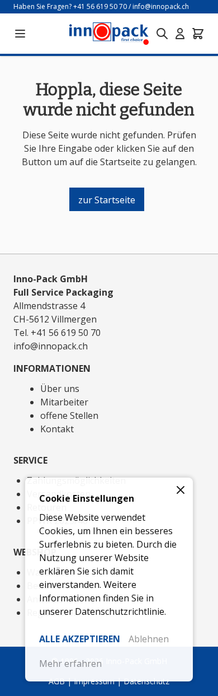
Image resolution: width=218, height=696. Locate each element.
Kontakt (57, 429)
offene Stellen (69, 415)
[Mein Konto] (180, 33)
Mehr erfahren (70, 663)
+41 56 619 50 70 (100, 6)
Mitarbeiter (64, 402)
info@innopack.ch (160, 6)
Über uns (59, 388)
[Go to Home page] (109, 33)
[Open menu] (20, 33)
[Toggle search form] (162, 33)
